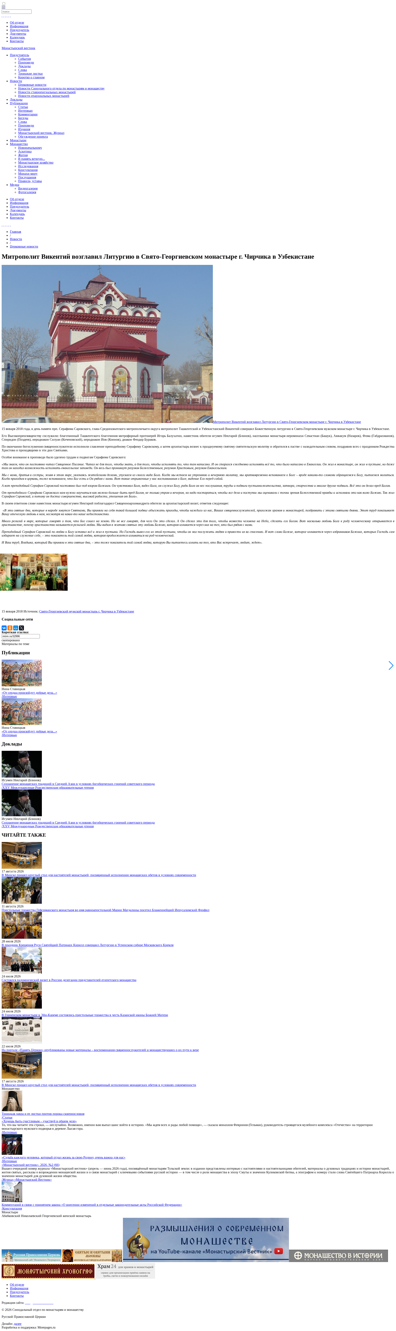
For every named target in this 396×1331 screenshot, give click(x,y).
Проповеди (26, 62)
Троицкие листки (30, 73)
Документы (18, 33)
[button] (391, 665)
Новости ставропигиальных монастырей (47, 92)
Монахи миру (28, 173)
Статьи (23, 107)
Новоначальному (30, 147)
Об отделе (17, 22)
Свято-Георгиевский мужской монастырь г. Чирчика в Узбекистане (86, 611)
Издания (24, 129)
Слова (22, 70)
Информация (19, 26)
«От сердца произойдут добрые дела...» (29, 692)
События (24, 59)
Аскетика (25, 151)
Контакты (17, 41)
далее (17, 1323)
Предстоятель (19, 55)
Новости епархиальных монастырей (43, 96)
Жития (23, 155)
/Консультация (12, 1208)
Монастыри (18, 140)
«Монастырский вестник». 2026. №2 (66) (30, 1165)
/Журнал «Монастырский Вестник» (27, 1179)
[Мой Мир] (15, 627)
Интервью (25, 110)
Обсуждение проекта (33, 136)
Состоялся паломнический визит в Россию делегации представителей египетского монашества (69, 980)
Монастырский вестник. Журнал (41, 133)
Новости (16, 81)
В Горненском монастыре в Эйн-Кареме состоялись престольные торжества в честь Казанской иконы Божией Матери (85, 1015)
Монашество (19, 144)
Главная (15, 231)
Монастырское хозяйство (35, 162)
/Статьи (7, 1117)
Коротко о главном (31, 77)
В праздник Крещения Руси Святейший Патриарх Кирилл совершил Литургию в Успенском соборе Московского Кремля (87, 945)
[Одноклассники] (9, 627)
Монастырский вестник (18, 48)
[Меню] (3, 7)
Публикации (19, 103)
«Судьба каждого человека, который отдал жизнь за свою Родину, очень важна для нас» (63, 1157)
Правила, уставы (30, 181)
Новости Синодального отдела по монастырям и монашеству (61, 88)
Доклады (24, 66)
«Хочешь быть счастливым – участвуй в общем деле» (39, 1121)
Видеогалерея (28, 188)
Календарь (17, 37)
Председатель (19, 30)
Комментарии (28, 114)
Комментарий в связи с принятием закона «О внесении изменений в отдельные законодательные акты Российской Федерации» (92, 1204)
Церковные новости (32, 84)
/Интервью (9, 696)
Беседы (23, 118)
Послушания (27, 177)
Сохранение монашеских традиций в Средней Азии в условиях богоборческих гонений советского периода (78, 784)
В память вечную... (31, 159)
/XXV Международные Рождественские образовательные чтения (48, 787)
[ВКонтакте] (4, 627)
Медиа (14, 184)
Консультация (28, 170)
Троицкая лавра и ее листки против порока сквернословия (43, 1114)
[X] (21, 627)
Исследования (28, 166)
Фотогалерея (27, 192)
